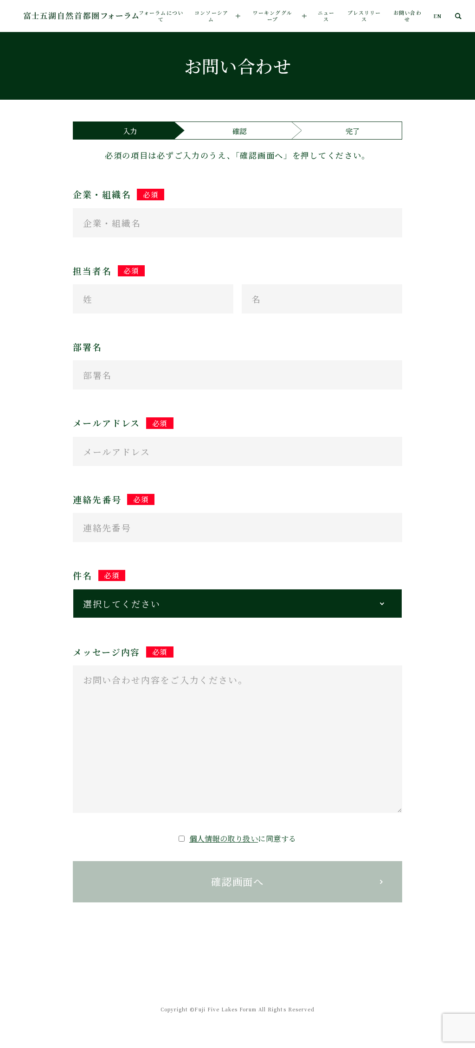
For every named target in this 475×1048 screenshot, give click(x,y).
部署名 (87, 346)
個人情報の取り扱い (223, 838)
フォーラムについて (161, 16)
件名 (96, 575)
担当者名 (106, 270)
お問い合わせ (407, 16)
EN (437, 16)
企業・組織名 (115, 194)
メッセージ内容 (120, 652)
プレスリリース (364, 16)
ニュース (326, 16)
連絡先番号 (111, 499)
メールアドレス (120, 422)
